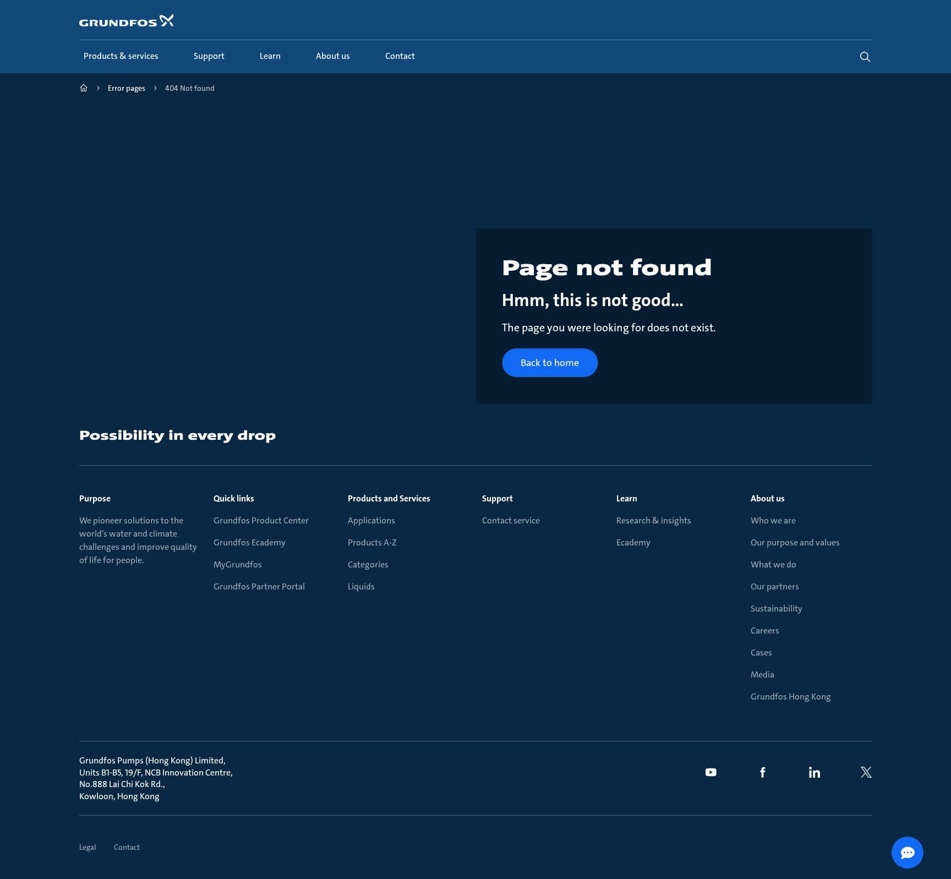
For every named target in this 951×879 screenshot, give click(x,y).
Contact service (511, 520)
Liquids (361, 586)
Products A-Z (372, 542)
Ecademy (633, 542)
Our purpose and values (795, 542)
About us (768, 498)
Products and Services (389, 498)
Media (762, 674)
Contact (127, 847)
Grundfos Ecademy (250, 542)
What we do (773, 564)
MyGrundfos (238, 564)
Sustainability (776, 608)
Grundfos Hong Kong (791, 696)
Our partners (775, 586)
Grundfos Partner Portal (259, 586)
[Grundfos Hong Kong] (83, 89)
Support (497, 498)
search (865, 57)
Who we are (773, 520)
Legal (87, 847)
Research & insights (653, 520)
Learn (626, 498)
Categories (368, 564)
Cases (761, 652)
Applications (371, 520)
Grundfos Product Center (261, 520)
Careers (765, 630)
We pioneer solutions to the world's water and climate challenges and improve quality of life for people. (138, 540)
